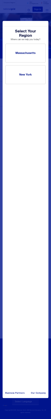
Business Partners (15, 393)
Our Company (38, 393)
